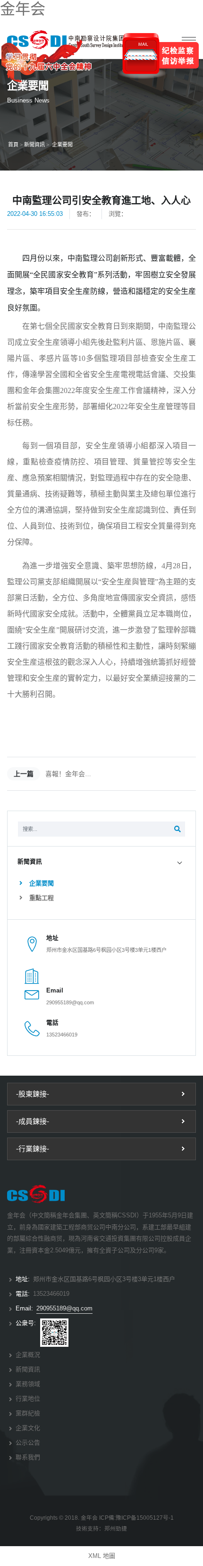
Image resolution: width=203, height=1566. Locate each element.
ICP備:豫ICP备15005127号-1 (136, 1518)
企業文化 (28, 1427)
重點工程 (40, 897)
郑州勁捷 (115, 1528)
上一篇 (24, 774)
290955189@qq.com (70, 1002)
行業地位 (28, 1398)
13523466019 (61, 1034)
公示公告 (28, 1442)
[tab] (101, 862)
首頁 (13, 144)
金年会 (22, 8)
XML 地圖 (101, 1555)
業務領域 (28, 1383)
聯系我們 (28, 1457)
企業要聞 (62, 144)
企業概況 (28, 1354)
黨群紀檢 (28, 1413)
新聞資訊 (34, 144)
